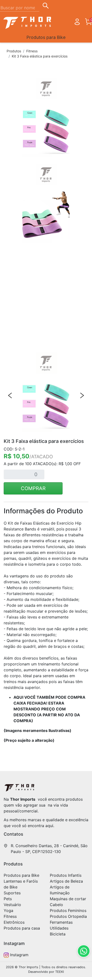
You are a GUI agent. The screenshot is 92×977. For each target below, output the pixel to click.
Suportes (12, 892)
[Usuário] (77, 22)
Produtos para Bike (46, 37)
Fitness (32, 51)
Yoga (8, 910)
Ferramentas (61, 922)
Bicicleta (58, 934)
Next (82, 395)
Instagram (18, 954)
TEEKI (59, 972)
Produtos (14, 51)
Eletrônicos (14, 922)
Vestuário (12, 904)
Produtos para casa (22, 928)
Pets (8, 898)
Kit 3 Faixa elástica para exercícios (39, 56)
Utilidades (59, 928)
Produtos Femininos (68, 910)
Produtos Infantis (65, 875)
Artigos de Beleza (66, 881)
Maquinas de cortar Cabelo (68, 901)
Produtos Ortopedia (68, 916)
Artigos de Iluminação (60, 890)
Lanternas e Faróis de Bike (21, 884)
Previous (10, 395)
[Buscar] (45, 6)
